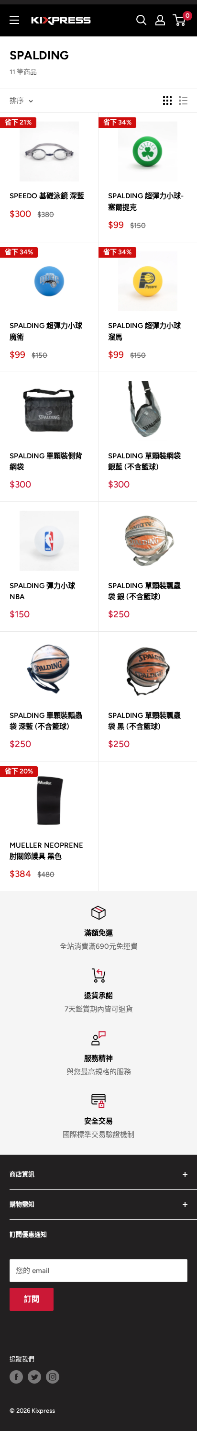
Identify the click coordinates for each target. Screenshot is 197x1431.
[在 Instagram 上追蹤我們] (52, 1377)
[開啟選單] (14, 20)
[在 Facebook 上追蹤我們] (16, 1377)
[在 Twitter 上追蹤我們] (34, 1377)
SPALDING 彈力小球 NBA (42, 591)
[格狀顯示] (167, 100)
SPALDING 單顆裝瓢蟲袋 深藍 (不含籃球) (46, 721)
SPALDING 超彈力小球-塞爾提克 (146, 201)
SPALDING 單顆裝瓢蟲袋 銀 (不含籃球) (144, 591)
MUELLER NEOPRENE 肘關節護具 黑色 (46, 851)
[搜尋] (141, 20)
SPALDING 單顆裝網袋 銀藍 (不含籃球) (144, 461)
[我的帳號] (160, 20)
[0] (180, 20)
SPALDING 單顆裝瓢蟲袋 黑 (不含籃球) (144, 721)
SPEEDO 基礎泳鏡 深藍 (47, 196)
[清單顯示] (183, 100)
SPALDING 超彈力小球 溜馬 (144, 331)
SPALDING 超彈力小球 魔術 (46, 331)
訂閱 (31, 1299)
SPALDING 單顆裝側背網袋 (46, 461)
